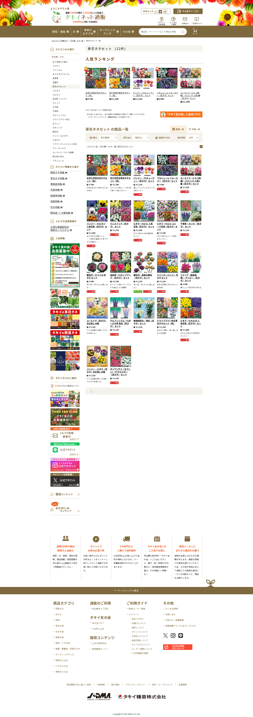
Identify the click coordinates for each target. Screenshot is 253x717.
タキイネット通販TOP (60, 40)
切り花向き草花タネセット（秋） (119, 94)
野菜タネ (59, 608)
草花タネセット (59, 86)
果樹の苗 (59, 637)
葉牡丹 (55, 131)
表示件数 (181, 137)
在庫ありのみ (164, 137)
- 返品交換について (139, 640)
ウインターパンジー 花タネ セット (167, 276)
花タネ (58, 614)
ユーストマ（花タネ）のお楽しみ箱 (97, 322)
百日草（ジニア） (60, 98)
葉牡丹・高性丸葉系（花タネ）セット (143, 276)
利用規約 (101, 684)
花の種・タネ (58, 56)
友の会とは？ (98, 622)
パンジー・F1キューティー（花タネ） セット (143, 94)
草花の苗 (59, 625)
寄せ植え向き (58, 156)
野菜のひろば (61, 660)
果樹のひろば (61, 671)
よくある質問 (171, 608)
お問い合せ (170, 614)
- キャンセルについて (140, 644)
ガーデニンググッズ (64, 654)
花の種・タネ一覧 (76, 40)
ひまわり (56, 140)
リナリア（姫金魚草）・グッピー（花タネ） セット (190, 278)
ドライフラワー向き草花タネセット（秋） (167, 322)
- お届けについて (138, 623)
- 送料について (137, 627)
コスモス (56, 90)
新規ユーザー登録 (137, 608)
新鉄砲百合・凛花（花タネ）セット (144, 322)
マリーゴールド (59, 148)
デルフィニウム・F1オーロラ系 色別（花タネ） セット (120, 323)
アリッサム (57, 70)
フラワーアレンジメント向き (65, 144)
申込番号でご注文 (100, 608)
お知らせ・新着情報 (174, 620)
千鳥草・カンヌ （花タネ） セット (190, 225)
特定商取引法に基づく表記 (78, 684)
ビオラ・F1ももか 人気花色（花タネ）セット (190, 323)
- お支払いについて (139, 636)
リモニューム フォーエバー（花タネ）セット (167, 94)
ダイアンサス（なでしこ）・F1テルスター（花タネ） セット (120, 372)
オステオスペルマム (61, 74)
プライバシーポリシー (135, 684)
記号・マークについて (162, 684)
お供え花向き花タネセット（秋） (96, 94)
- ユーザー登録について (141, 648)
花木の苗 (59, 631)
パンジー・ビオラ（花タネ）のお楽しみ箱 (97, 370)
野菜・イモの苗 (62, 643)
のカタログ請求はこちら (67, 385)
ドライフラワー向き (61, 119)
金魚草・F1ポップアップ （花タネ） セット (120, 276)
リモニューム (58, 160)
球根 (57, 620)
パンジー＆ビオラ (60, 135)
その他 (55, 107)
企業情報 (182, 684)
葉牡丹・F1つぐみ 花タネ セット (96, 276)
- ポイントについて (139, 631)
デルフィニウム (59, 115)
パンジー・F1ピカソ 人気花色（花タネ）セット (97, 226)
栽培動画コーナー (100, 648)
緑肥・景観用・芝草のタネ (67, 648)
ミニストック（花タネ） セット (119, 225)
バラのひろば (61, 665)
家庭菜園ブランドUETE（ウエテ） (181, 625)
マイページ (134, 614)
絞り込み (127, 137)
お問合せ (185, 23)
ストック (56, 103)
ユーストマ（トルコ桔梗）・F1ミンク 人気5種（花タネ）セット (190, 95)
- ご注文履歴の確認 (139, 653)
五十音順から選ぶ (60, 61)
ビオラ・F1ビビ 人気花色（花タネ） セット (144, 225)
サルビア (56, 94)
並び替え (93, 137)
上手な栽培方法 (99, 643)
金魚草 (55, 78)
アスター (56, 66)
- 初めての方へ (137, 618)
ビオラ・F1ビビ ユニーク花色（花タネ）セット (167, 226)
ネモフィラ (57, 127)
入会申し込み (98, 628)
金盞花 (55, 82)
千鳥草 (55, 111)
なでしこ (56, 123)
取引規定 (115, 684)
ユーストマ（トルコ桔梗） (64, 152)
